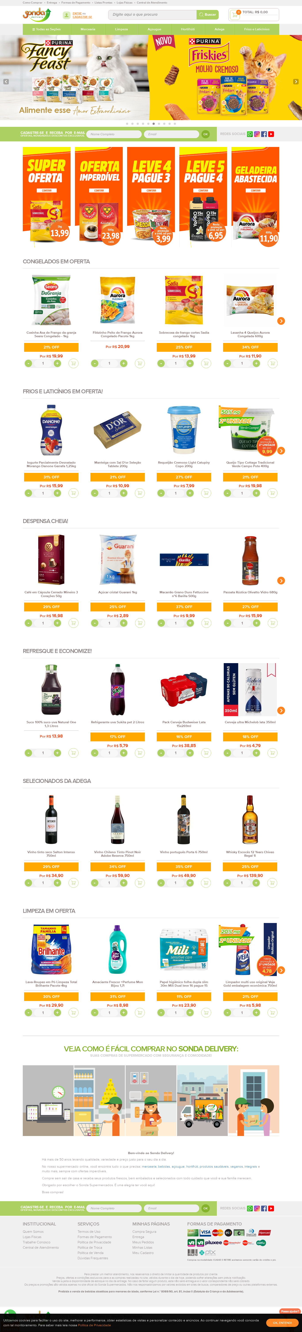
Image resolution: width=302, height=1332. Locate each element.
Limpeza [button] (121, 29)
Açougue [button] (154, 29)
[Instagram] (257, 134)
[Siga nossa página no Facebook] (264, 134)
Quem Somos (33, 1231)
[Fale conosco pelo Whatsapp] (250, 1208)
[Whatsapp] (250, 134)
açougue (178, 1167)
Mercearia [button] (88, 29)
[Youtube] (271, 134)
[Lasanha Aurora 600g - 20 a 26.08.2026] (255, 197)
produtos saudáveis (214, 1167)
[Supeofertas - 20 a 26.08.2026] (47, 197)
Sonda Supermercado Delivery (37, 15)
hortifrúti (192, 1167)
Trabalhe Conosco (36, 1242)
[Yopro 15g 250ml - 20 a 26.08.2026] (203, 197)
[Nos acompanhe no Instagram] (257, 1208)
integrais (251, 1167)
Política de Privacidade (94, 1242)
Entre (77, 13)
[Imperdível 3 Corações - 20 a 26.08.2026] (99, 197)
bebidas (164, 1167)
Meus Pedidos (143, 1242)
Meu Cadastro (143, 1253)
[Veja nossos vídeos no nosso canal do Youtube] (271, 1208)
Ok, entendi (282, 1323)
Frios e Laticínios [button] (257, 29)
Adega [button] (219, 29)
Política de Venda (90, 1253)
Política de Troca (90, 1247)
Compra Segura (144, 1231)
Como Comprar (32, 3)
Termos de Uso (89, 1231)
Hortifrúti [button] (188, 29)
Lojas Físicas (32, 1237)
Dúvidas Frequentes (93, 1258)
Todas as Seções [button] (48, 29)
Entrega (138, 1237)
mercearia (149, 1167)
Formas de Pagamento (95, 1237)
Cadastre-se (82, 17)
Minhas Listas (142, 1247)
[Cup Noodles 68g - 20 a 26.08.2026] (151, 197)
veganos (236, 1167)
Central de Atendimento (41, 1247)
